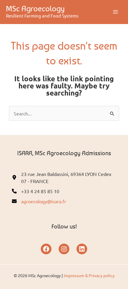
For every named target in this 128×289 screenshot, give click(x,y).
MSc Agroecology (35, 8)
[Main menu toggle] (115, 11)
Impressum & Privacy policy (89, 275)
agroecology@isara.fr (43, 201)
